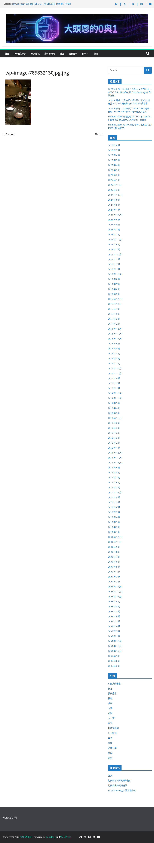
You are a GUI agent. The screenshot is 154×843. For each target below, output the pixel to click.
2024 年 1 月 (114, 209)
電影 (110, 757)
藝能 (110, 743)
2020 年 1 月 (114, 269)
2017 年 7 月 (114, 308)
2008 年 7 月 (114, 611)
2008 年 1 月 (114, 636)
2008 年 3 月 (114, 631)
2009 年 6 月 (114, 561)
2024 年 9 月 (114, 199)
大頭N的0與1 (26, 836)
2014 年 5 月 (114, 403)
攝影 (110, 698)
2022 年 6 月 (114, 244)
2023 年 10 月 (114, 214)
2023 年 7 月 (114, 229)
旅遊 (110, 713)
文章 (110, 708)
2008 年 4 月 (114, 626)
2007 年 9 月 (114, 656)
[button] (87, 54)
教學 (84, 53)
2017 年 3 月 (114, 318)
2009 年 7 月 (114, 556)
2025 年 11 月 (114, 184)
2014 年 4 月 (114, 408)
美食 (110, 738)
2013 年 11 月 (114, 418)
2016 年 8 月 (114, 348)
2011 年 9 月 (114, 467)
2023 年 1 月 (114, 234)
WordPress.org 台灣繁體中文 (122, 790)
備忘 (96, 53)
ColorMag (50, 836)
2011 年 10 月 (114, 462)
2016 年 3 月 (114, 358)
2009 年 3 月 (114, 576)
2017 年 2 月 (114, 323)
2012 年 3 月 (114, 437)
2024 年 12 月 (114, 194)
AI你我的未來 (20, 53)
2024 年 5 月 (114, 204)
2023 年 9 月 (114, 219)
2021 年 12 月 (114, 254)
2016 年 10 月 (114, 338)
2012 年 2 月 (114, 442)
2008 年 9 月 (114, 601)
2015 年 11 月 (114, 373)
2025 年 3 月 (114, 189)
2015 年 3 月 (114, 383)
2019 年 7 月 (114, 284)
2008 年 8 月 (114, 606)
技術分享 (112, 693)
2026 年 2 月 (114, 175)
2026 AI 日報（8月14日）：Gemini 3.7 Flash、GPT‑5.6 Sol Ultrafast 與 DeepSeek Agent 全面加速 (129, 92)
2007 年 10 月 (114, 651)
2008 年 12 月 (114, 586)
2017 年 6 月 (114, 313)
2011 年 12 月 (114, 452)
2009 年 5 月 (114, 566)
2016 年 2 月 (114, 363)
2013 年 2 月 (114, 432)
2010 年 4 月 (114, 517)
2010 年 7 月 (114, 502)
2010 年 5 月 (114, 512)
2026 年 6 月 (114, 155)
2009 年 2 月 (114, 581)
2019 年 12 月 (114, 274)
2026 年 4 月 (114, 165)
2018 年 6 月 (114, 289)
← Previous (8, 134)
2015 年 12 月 (114, 368)
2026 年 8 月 (114, 145)
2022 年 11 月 (114, 239)
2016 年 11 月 (114, 333)
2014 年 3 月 (114, 413)
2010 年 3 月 (114, 522)
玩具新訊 (35, 53)
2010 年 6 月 (114, 507)
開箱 (110, 752)
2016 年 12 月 (114, 328)
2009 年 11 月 (114, 542)
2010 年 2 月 (114, 527)
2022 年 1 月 (114, 249)
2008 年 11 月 (114, 591)
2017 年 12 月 (114, 299)
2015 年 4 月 (114, 378)
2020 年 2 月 (114, 264)
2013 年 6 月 (114, 423)
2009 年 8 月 (114, 551)
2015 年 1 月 (114, 388)
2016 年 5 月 (114, 353)
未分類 (111, 718)
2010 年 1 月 (114, 532)
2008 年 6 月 (114, 616)
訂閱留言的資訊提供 (117, 785)
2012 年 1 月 (114, 447)
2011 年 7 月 (114, 477)
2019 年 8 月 (114, 279)
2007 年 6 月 (114, 665)
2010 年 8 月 (114, 497)
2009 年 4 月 (114, 571)
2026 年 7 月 (114, 150)
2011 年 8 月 (114, 472)
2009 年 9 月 (114, 546)
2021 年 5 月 (114, 259)
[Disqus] (53, 174)
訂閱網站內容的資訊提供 (119, 780)
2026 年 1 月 (114, 180)
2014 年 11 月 (114, 398)
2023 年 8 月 (114, 224)
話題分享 (73, 53)
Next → (99, 134)
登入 (110, 775)
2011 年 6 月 (114, 482)
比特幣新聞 (49, 53)
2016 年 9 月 (114, 343)
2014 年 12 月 (114, 393)
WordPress (65, 836)
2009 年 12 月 (114, 537)
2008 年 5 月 (114, 621)
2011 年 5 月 (114, 487)
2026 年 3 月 (114, 170)
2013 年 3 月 (114, 427)
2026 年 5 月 (114, 160)
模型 (62, 53)
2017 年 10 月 (114, 303)
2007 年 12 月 (114, 641)
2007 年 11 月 (114, 646)
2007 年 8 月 (114, 661)
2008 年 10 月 (114, 596)
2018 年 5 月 (114, 294)
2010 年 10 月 (114, 492)
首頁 (7, 53)
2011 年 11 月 (114, 457)
